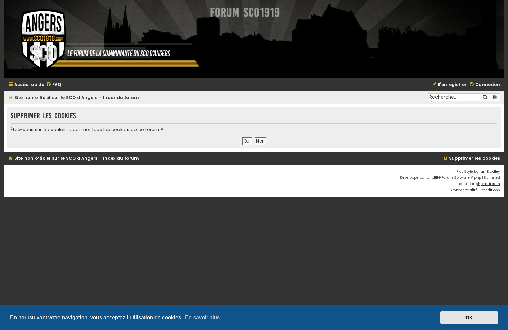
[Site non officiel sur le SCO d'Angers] (104, 39)
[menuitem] (53, 84)
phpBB (432, 177)
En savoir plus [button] (202, 317)
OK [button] (469, 317)
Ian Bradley (490, 171)
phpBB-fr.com (488, 183)
